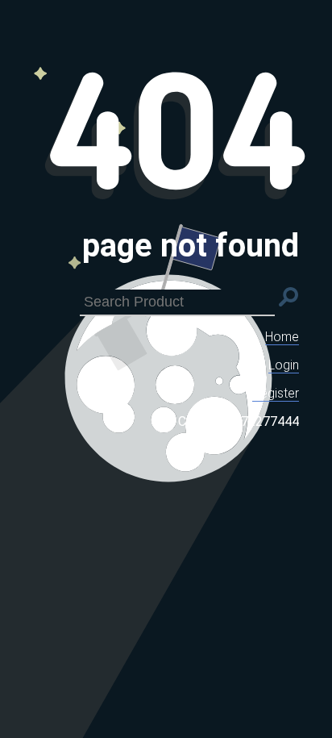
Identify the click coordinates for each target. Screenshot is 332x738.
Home (282, 336)
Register (275, 393)
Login (283, 365)
